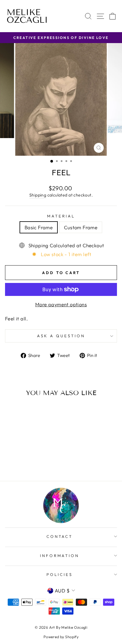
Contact (59, 536)
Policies (59, 574)
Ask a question (61, 335)
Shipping (37, 195)
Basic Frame (39, 227)
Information (59, 555)
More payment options (61, 304)
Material (61, 216)
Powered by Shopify (61, 636)
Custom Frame (80, 227)
